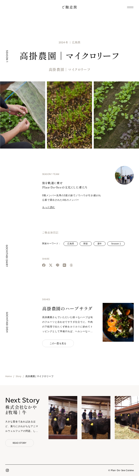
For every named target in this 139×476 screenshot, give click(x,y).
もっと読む (48, 207)
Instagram (7, 470)
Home (8, 376)
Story (18, 376)
